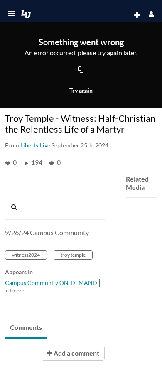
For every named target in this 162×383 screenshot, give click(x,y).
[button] (11, 14)
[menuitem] (120, 15)
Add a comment (75, 353)
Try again (81, 90)
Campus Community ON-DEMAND (51, 282)
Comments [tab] (26, 327)
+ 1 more (14, 290)
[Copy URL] (81, 70)
